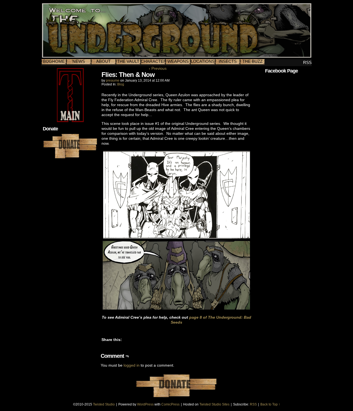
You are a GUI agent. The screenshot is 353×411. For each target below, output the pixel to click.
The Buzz (252, 61)
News (79, 61)
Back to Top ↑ (270, 404)
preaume (112, 80)
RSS (307, 62)
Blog (120, 84)
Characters (153, 61)
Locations (203, 61)
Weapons (178, 61)
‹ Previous (158, 68)
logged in (132, 365)
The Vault (128, 61)
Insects (228, 61)
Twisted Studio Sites (214, 404)
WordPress (145, 404)
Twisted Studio (104, 404)
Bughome (54, 61)
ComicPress (170, 404)
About (103, 61)
